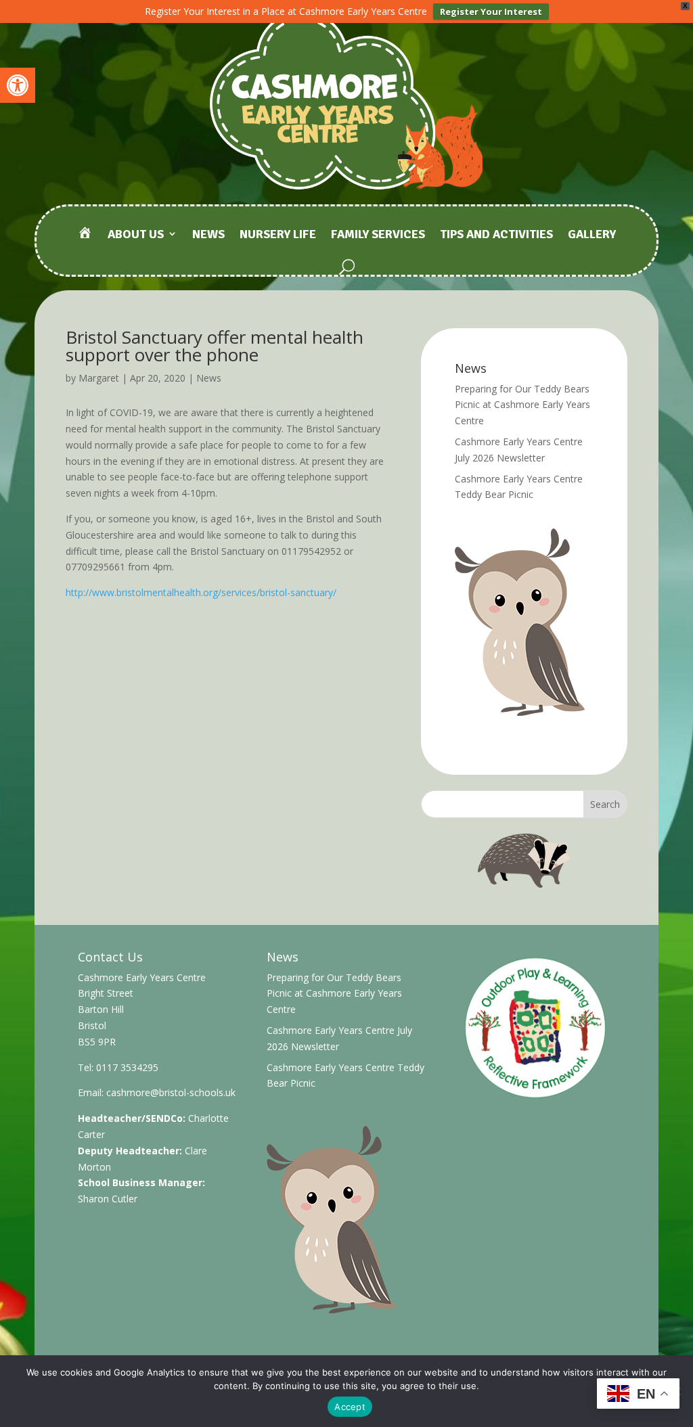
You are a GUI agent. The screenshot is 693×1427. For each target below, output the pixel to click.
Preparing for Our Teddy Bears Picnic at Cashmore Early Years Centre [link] (522, 405)
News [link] (208, 235)
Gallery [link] (592, 235)
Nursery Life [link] (278, 235)
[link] (17, 85)
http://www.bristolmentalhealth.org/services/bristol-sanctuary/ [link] (201, 592)
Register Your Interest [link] (491, 11)
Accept (349, 1406)
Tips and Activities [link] (496, 235)
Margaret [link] (99, 377)
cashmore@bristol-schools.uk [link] (171, 1092)
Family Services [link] (378, 235)
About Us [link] (136, 235)
